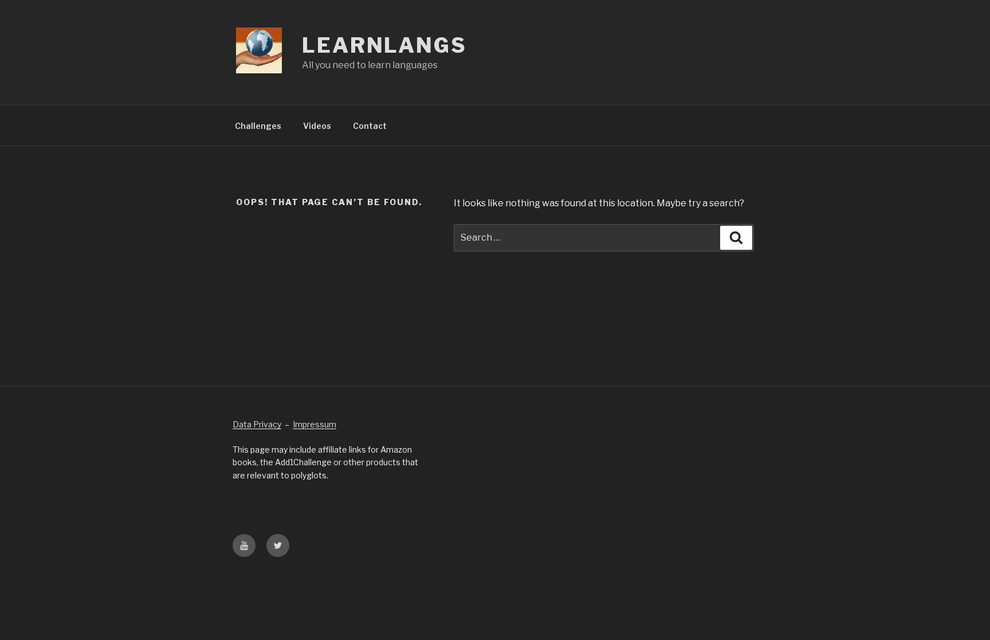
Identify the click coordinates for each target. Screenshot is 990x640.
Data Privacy (257, 424)
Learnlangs (384, 45)
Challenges (258, 126)
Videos (317, 126)
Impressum (314, 424)
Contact (370, 126)
